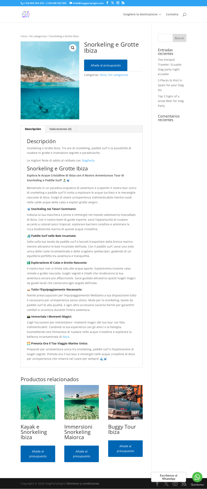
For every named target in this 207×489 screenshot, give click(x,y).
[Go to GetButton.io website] (197, 485)
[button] (72, 47)
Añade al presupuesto (106, 65)
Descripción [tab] (33, 129)
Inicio (24, 36)
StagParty (88, 160)
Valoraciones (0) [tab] (60, 129)
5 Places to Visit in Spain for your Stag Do (171, 85)
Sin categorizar (38, 36)
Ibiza (103, 75)
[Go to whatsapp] (197, 477)
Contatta (172, 14)
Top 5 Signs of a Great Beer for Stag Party (171, 101)
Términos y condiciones (82, 483)
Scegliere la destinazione (140, 14)
